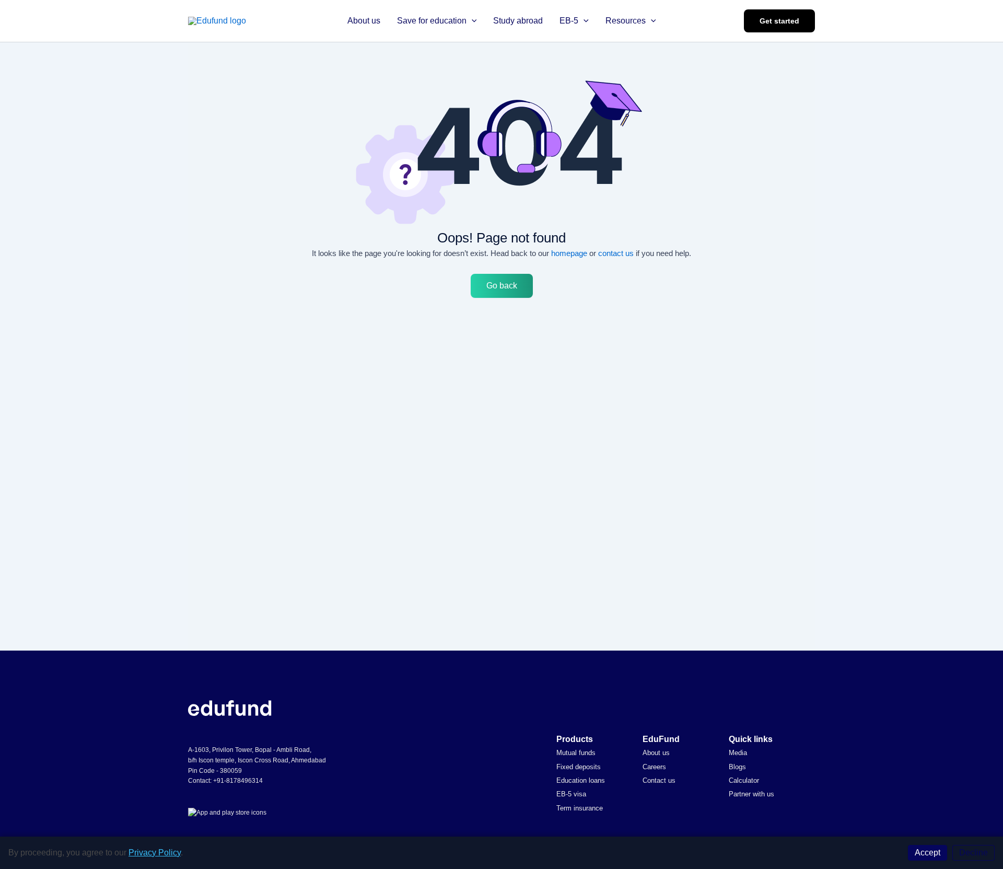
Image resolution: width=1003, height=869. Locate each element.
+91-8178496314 (238, 780)
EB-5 (568, 20)
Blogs (737, 767)
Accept (927, 852)
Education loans (580, 780)
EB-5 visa (571, 794)
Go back (501, 285)
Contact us (659, 780)
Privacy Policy (155, 852)
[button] (471, 21)
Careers (654, 767)
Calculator (744, 780)
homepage (569, 253)
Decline (973, 852)
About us (363, 20)
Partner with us (751, 794)
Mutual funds (576, 753)
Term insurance (579, 808)
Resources (625, 20)
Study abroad (518, 20)
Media (738, 753)
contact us (616, 253)
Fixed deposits (578, 767)
